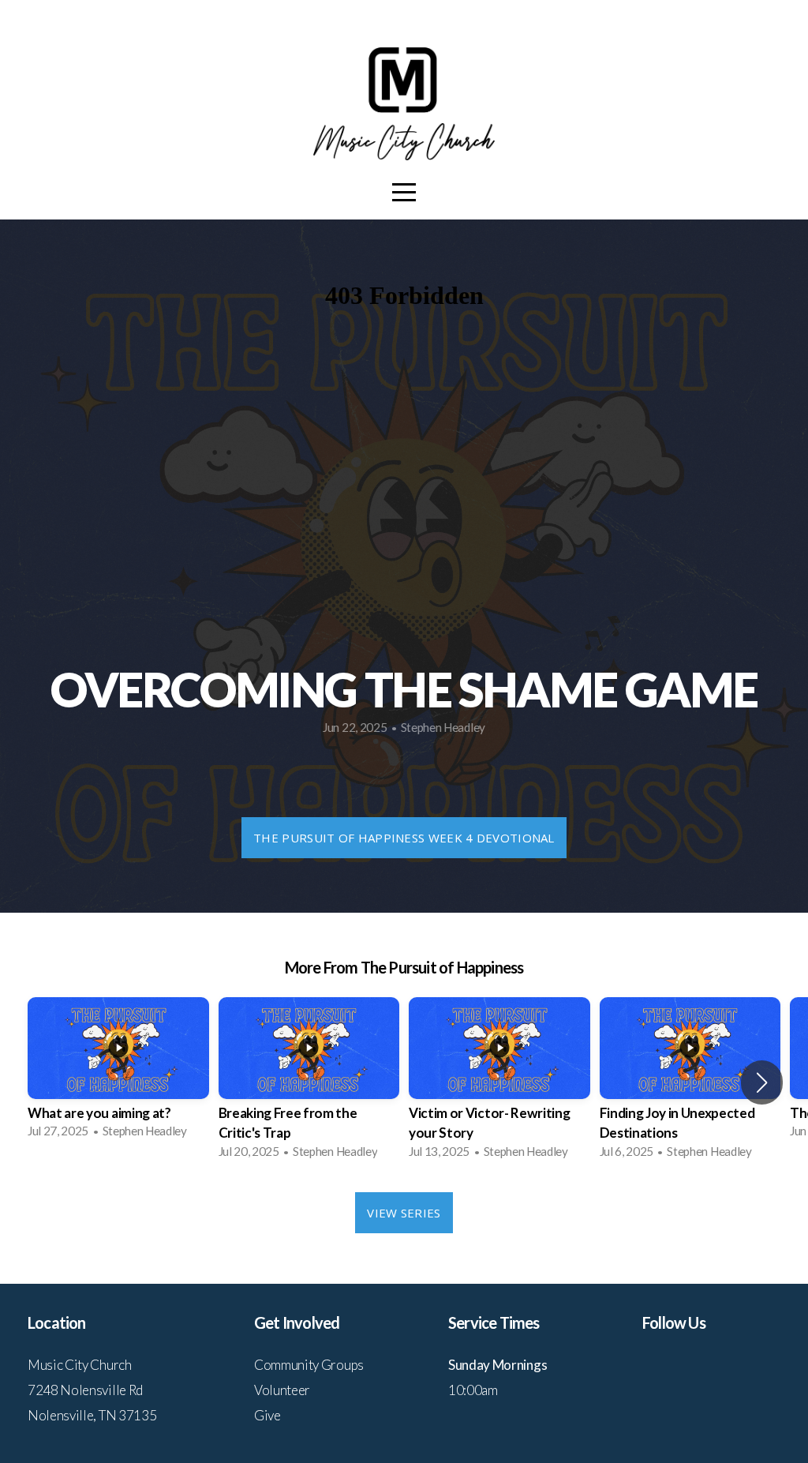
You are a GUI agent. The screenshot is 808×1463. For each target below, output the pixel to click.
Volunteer (282, 1390)
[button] (761, 1082)
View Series (403, 1213)
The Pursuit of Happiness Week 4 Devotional (404, 838)
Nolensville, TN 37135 (92, 1415)
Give (267, 1415)
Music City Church (80, 1364)
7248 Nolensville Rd (85, 1390)
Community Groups (309, 1364)
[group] (118, 1073)
